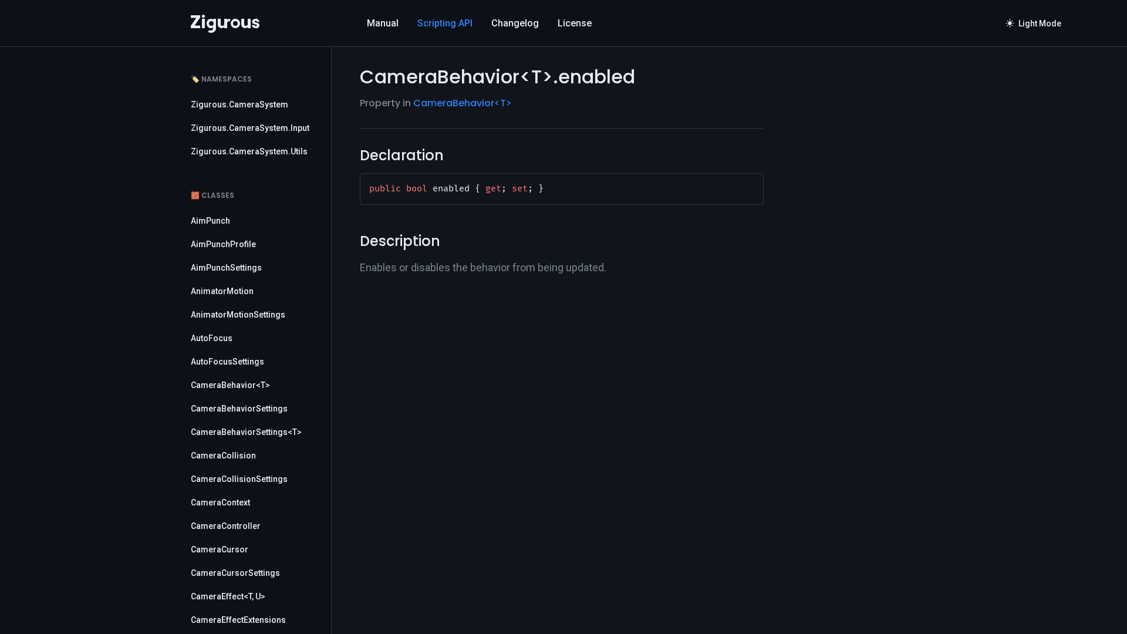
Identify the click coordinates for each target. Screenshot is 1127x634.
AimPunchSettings (226, 267)
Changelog (515, 23)
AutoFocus (211, 338)
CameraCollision (223, 455)
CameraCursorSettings (235, 573)
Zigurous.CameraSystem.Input (250, 128)
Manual (383, 23)
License (575, 23)
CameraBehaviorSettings (239, 408)
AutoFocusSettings (227, 361)
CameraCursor (219, 549)
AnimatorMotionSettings (238, 314)
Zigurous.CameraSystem (239, 104)
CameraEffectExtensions (238, 620)
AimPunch (210, 220)
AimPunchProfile (223, 244)
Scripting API (445, 23)
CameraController (226, 526)
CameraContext (220, 502)
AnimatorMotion (222, 291)
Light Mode (1033, 23)
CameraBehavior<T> (230, 385)
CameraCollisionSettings (239, 479)
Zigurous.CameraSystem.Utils (249, 151)
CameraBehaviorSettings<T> (246, 432)
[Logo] (225, 23)
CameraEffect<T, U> (228, 596)
